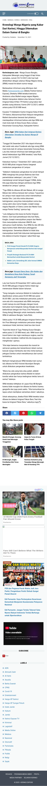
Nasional (8, 738)
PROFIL (36, 774)
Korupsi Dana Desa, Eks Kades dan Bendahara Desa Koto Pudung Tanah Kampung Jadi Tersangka (23, 274)
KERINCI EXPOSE (27, 782)
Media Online (10, 730)
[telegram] (40, 413)
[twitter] (15, 413)
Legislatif (8, 726)
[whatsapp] (32, 413)
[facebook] (7, 413)
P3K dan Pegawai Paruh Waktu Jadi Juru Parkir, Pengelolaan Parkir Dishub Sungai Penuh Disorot (21, 591)
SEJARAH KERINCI (30, 778)
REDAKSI (9, 774)
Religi (7, 757)
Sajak (7, 761)
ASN (6, 668)
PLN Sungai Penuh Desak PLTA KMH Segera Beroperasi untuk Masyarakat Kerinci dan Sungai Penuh (25, 248)
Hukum (8, 711)
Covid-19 (8, 691)
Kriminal (8, 722)
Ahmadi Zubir (10, 672)
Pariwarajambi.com (16, 91)
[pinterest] (23, 413)
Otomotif (8, 742)
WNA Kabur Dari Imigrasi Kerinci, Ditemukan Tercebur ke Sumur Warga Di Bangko (23, 134)
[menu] (5, 13)
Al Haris (8, 676)
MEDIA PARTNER (16, 778)
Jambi (7, 715)
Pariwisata (9, 746)
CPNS (7, 687)
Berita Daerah (10, 684)
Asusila (8, 680)
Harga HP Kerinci (11, 699)
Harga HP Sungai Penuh (14, 703)
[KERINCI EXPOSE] (23, 5)
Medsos (8, 734)
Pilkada (8, 750)
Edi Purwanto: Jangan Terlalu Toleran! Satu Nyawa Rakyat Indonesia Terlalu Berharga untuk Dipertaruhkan (22, 613)
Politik (7, 754)
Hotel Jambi (10, 707)
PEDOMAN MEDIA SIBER (23, 774)
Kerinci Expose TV (12, 719)
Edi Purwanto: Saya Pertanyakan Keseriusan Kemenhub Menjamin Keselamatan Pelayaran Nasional (23, 602)
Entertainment (10, 695)
